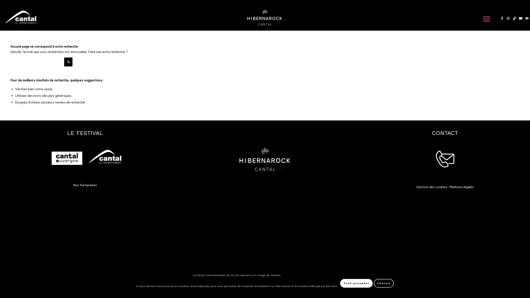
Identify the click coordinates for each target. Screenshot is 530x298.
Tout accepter (356, 283)
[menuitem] (485, 18)
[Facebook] (502, 18)
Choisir (384, 283)
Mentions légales (461, 187)
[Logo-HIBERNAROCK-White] (264, 18)
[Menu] (485, 18)
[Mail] (527, 18)
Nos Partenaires (85, 185)
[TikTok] (514, 18)
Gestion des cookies (431, 187)
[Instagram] (508, 18)
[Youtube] (521, 18)
